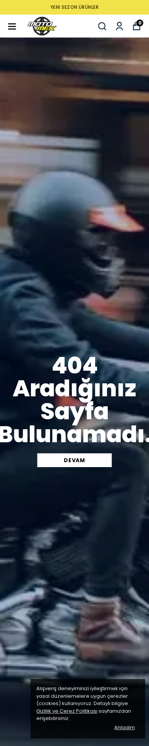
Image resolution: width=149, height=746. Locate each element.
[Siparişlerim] (119, 26)
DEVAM (74, 460)
